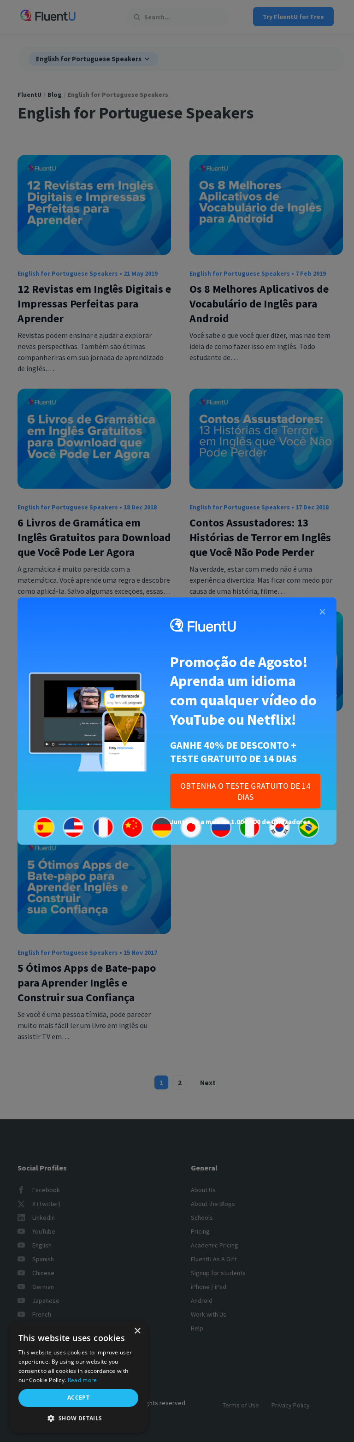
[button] (78, 1418)
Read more (82, 1380)
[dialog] (78, 1377)
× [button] (137, 1331)
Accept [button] (78, 1397)
